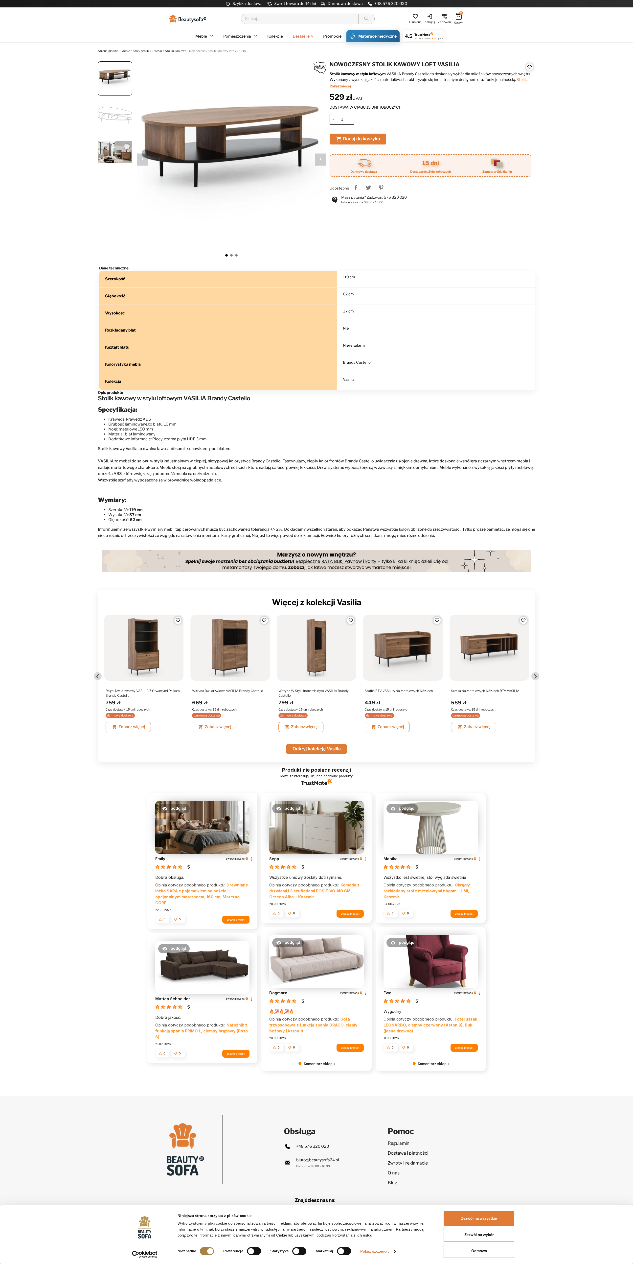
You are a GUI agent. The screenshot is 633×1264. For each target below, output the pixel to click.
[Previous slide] (98, 676)
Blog (392, 1182)
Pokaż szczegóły (375, 1251)
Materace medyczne (377, 36)
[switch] (254, 1251)
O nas (394, 1172)
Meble (201, 36)
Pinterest (381, 187)
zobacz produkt (236, 919)
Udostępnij (356, 187)
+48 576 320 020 (390, 3)
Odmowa (479, 1251)
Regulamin (398, 1143)
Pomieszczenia (237, 36)
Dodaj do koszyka (358, 139)
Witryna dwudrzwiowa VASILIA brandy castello (227, 691)
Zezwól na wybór (479, 1235)
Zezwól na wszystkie (479, 1218)
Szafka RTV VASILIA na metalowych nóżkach (399, 691)
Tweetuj (368, 187)
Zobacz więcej (128, 726)
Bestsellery (303, 36)
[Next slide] (535, 676)
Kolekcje (275, 36)
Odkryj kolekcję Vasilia (317, 748)
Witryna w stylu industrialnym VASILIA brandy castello (313, 693)
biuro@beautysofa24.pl (317, 1160)
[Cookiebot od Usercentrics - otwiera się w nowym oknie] (144, 1254)
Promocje (332, 36)
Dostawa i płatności (408, 1153)
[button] (174, 808)
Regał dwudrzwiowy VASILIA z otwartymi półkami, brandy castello (143, 693)
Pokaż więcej (340, 86)
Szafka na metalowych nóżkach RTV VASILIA (485, 691)
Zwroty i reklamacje (408, 1163)
